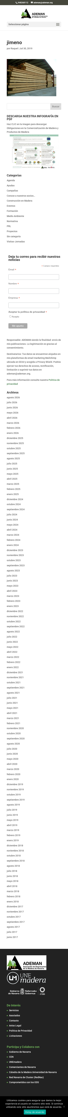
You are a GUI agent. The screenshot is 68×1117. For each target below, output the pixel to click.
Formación (12, 211)
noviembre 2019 (15, 789)
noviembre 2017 (15, 911)
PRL (9, 226)
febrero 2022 (13, 662)
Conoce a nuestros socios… (21, 195)
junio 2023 (12, 580)
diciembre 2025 (15, 438)
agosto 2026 (13, 397)
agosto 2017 (13, 927)
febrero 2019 (13, 835)
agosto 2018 (13, 866)
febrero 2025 (13, 489)
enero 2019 (13, 840)
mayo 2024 (12, 524)
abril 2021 (12, 713)
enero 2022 (13, 667)
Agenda (11, 180)
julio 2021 (12, 698)
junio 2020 (12, 753)
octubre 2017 (14, 916)
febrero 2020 (13, 774)
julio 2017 (12, 932)
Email (12, 269)
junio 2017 (12, 937)
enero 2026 (13, 433)
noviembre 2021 (15, 677)
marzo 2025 (13, 484)
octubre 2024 (14, 504)
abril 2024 (12, 529)
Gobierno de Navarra (20, 1052)
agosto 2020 (13, 743)
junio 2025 (12, 468)
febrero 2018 (13, 896)
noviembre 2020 (15, 728)
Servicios (14, 1010)
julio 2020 (12, 748)
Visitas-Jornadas (16, 241)
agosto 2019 (13, 804)
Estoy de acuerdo (34, 1112)
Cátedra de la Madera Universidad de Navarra (33, 1072)
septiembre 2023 (16, 565)
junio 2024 (12, 519)
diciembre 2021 (15, 672)
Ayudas (11, 185)
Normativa (12, 221)
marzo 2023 (13, 596)
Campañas (12, 190)
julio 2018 (12, 871)
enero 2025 (13, 494)
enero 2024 (13, 545)
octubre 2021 (14, 682)
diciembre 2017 (15, 906)
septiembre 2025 (16, 453)
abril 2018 (12, 886)
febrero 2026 (13, 428)
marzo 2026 (13, 423)
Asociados (14, 1015)
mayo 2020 (12, 759)
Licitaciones (15, 1035)
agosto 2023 (13, 570)
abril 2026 (12, 417)
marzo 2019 (13, 830)
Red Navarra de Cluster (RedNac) (26, 1077)
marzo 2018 (13, 891)
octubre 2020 (14, 733)
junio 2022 (12, 642)
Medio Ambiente (15, 216)
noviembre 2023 (15, 555)
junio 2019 (12, 815)
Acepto (15, 316)
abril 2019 (12, 825)
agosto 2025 (13, 458)
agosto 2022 (13, 631)
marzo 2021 (13, 718)
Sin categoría (14, 236)
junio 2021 (12, 703)
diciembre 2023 (15, 550)
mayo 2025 (12, 474)
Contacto (14, 1020)
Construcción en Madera (19, 200)
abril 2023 (12, 591)
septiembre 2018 (16, 860)
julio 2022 (12, 636)
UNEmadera (15, 1062)
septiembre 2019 (16, 799)
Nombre (13, 283)
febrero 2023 (13, 601)
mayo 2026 (12, 412)
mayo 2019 (12, 820)
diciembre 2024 (15, 499)
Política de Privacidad (20, 1030)
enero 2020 (13, 779)
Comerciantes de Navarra (22, 1067)
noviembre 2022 (15, 616)
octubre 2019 (14, 794)
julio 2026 (12, 402)
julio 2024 (12, 514)
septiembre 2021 (16, 687)
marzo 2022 (13, 657)
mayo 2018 (12, 881)
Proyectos (12, 231)
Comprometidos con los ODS (24, 1082)
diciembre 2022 (15, 611)
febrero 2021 (13, 723)
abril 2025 (12, 478)
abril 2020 (12, 764)
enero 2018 (13, 901)
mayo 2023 (12, 585)
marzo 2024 (13, 535)
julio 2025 (12, 463)
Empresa (14, 297)
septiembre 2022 (16, 626)
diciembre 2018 (15, 845)
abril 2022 (12, 652)
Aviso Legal (15, 1025)
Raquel (14, 48)
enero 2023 (13, 606)
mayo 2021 (12, 708)
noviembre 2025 (15, 443)
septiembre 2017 (16, 922)
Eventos (11, 206)
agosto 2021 (13, 692)
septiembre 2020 (16, 738)
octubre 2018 (14, 855)
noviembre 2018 (15, 850)
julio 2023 (12, 575)
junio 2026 (12, 407)
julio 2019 (12, 809)
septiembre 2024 (16, 509)
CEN (11, 1056)
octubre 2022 (14, 621)
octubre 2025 (14, 448)
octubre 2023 (14, 560)
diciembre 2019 (15, 784)
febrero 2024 (13, 540)
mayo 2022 (12, 647)
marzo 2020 (13, 769)
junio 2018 (12, 876)
